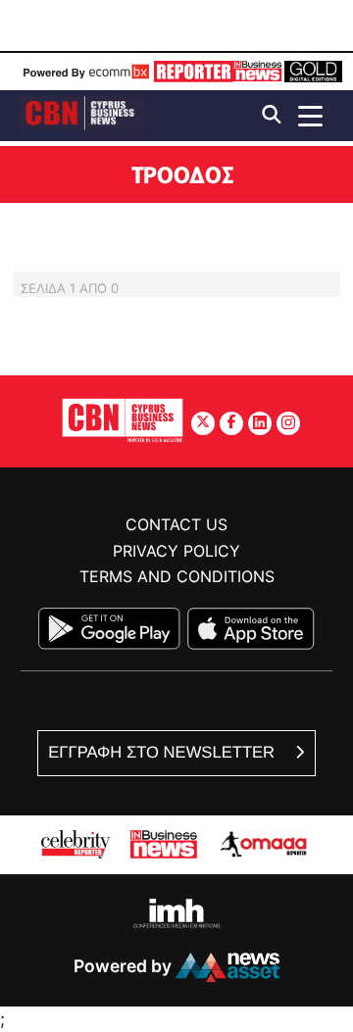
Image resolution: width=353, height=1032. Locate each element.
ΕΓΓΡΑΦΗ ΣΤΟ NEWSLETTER (163, 752)
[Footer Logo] (122, 420)
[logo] (81, 114)
